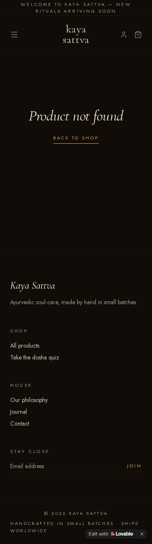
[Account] (124, 34)
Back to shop (76, 137)
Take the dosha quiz (34, 357)
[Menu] (14, 34)
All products (24, 345)
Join (134, 465)
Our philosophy (29, 400)
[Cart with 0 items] (138, 34)
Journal (18, 411)
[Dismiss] (142, 534)
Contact (19, 423)
